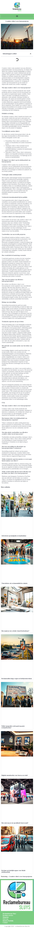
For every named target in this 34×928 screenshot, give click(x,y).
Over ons (5, 919)
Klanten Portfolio (8, 921)
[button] (17, 16)
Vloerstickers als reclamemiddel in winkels (14, 583)
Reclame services (8, 915)
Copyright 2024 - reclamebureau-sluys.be (17, 926)
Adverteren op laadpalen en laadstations (13, 536)
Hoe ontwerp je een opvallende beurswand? (14, 823)
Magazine (6, 917)
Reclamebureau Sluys (9, 913)
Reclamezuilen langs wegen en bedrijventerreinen (16, 678)
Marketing (4, 876)
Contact (5, 922)
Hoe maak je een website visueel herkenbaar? (15, 631)
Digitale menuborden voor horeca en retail (14, 775)
